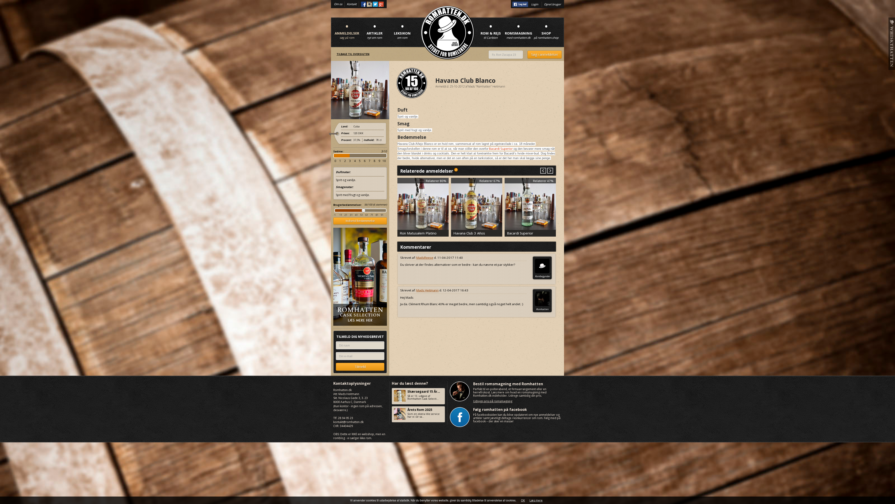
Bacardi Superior (501, 149)
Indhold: (369, 140)
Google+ (381, 4)
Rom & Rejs (491, 30)
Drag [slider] (363, 210)
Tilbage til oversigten (353, 54)
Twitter (375, 4)
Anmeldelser (347, 30)
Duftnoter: (343, 172)
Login (534, 4)
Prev (543, 171)
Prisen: (345, 133)
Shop (546, 30)
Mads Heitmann (427, 290)
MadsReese (424, 258)
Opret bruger (552, 4)
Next (550, 171)
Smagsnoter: (344, 187)
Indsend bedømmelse (360, 221)
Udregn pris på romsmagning (492, 401)
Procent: (346, 140)
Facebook (363, 4)
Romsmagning (518, 30)
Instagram (369, 4)
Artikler (374, 30)
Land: (344, 126)
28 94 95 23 (345, 418)
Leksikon (402, 30)
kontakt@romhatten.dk (348, 422)
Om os (338, 4)
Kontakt (352, 4)
